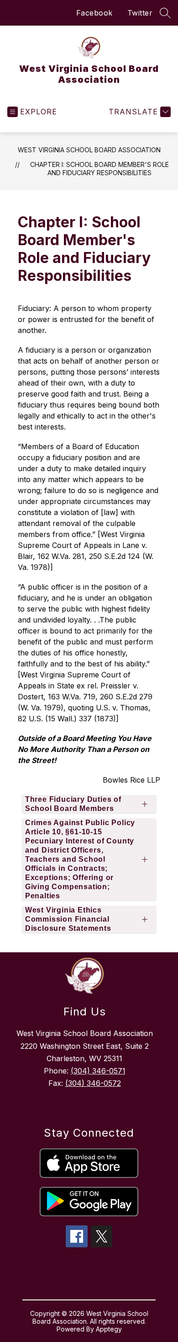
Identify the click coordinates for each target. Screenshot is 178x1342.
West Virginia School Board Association (89, 150)
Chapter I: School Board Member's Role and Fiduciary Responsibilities (99, 169)
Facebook (94, 12)
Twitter (140, 12)
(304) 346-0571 (98, 1070)
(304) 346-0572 (93, 1083)
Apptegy (109, 1329)
